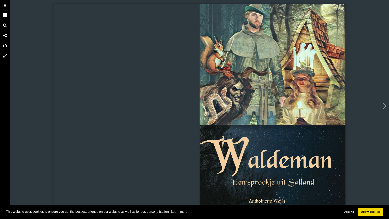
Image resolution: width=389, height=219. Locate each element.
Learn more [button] (179, 211)
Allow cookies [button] (370, 211)
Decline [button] (349, 211)
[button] (5, 5)
